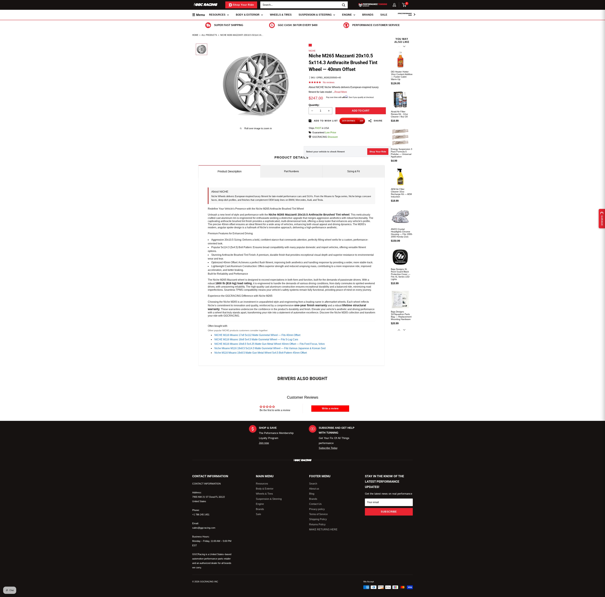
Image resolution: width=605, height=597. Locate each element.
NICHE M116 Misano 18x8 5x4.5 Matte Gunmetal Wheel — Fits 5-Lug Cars (256, 339)
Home (195, 35)
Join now (264, 443)
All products (209, 35)
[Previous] (399, 46)
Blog (311, 493)
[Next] (404, 330)
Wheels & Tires (281, 14)
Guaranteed (324, 132)
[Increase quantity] (329, 110)
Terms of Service (318, 514)
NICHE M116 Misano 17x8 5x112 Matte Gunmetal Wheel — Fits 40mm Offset (257, 335)
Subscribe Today (328, 448)
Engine (347, 14)
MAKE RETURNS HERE (323, 529)
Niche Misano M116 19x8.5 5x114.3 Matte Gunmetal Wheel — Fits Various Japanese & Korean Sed (270, 348)
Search (313, 483)
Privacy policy (317, 509)
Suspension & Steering (315, 14)
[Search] (344, 4)
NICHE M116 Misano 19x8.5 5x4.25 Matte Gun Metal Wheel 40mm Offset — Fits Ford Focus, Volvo (269, 344)
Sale (383, 14)
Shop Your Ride (377, 151)
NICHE (312, 50)
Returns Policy (317, 524)
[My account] (394, 5)
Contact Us (315, 504)
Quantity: (314, 105)
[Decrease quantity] (312, 110)
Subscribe (389, 511)
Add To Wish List (325, 120)
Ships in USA (319, 128)
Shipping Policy (318, 519)
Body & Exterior (247, 14)
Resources (217, 14)
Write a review (330, 408)
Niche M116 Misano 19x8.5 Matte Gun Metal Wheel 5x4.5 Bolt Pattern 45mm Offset (260, 352)
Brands (367, 14)
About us (314, 488)
